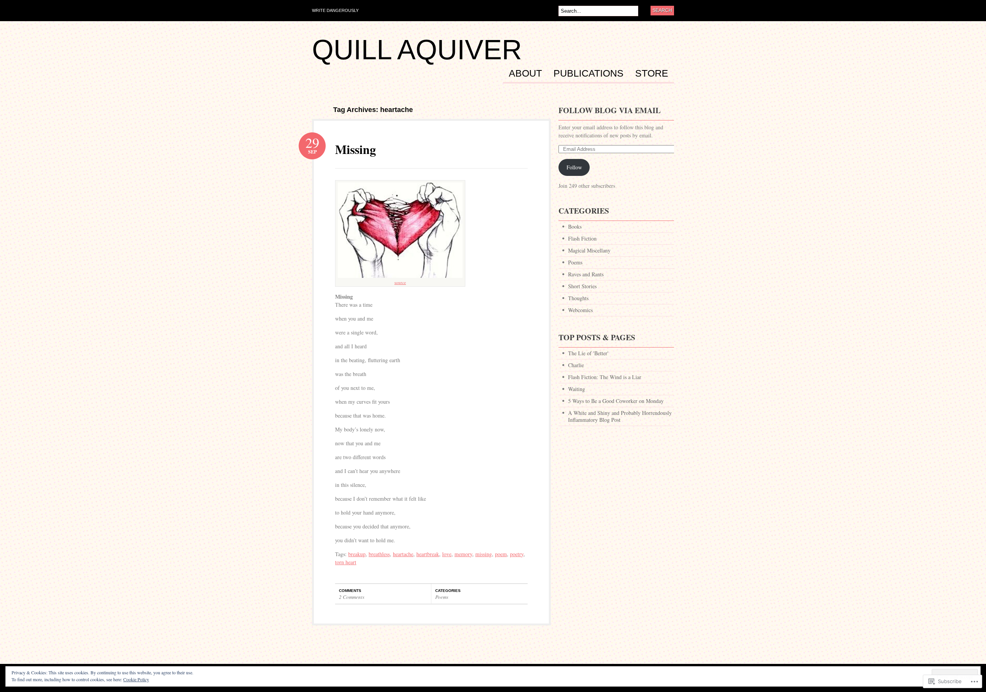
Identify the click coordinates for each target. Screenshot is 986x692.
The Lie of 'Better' (588, 353)
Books (575, 226)
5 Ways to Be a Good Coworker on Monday (616, 401)
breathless (379, 554)
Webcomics (580, 310)
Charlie (576, 365)
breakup (357, 554)
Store (651, 74)
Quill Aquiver (417, 49)
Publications (588, 74)
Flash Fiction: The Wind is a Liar (604, 377)
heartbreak (427, 554)
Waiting (576, 389)
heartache (403, 554)
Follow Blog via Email (609, 110)
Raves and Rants (586, 274)
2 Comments (351, 596)
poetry (516, 554)
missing (483, 554)
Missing (355, 149)
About (525, 74)
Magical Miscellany (589, 250)
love (446, 554)
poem (501, 554)
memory (463, 554)
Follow (574, 167)
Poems (441, 596)
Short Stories (582, 286)
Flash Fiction (582, 238)
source (400, 282)
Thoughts (578, 298)
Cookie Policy (136, 679)
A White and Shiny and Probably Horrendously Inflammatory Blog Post (620, 416)
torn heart (345, 562)
